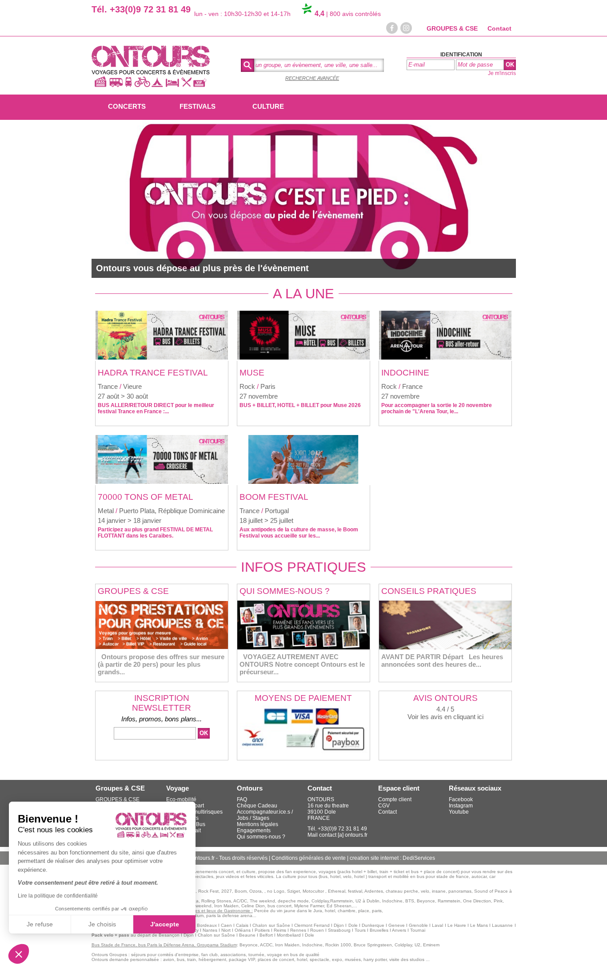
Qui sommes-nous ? (261, 837)
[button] (18, 954)
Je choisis (102, 924)
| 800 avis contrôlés (348, 13)
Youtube (459, 812)
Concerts (127, 106)
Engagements (254, 830)
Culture (268, 106)
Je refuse (40, 924)
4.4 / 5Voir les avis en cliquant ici (445, 712)
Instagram (461, 806)
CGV (384, 806)
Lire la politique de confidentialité (58, 896)
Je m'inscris (502, 73)
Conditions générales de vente (309, 858)
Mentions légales (257, 824)
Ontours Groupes (109, 954)
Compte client (394, 799)
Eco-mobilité (181, 799)
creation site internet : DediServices (392, 858)
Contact (499, 28)
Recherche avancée (312, 78)
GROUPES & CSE (452, 28)
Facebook (461, 799)
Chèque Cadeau (257, 806)
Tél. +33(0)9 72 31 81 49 (141, 9)
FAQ (242, 799)
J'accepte (164, 924)
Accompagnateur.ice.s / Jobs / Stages (265, 815)
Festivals (198, 106)
